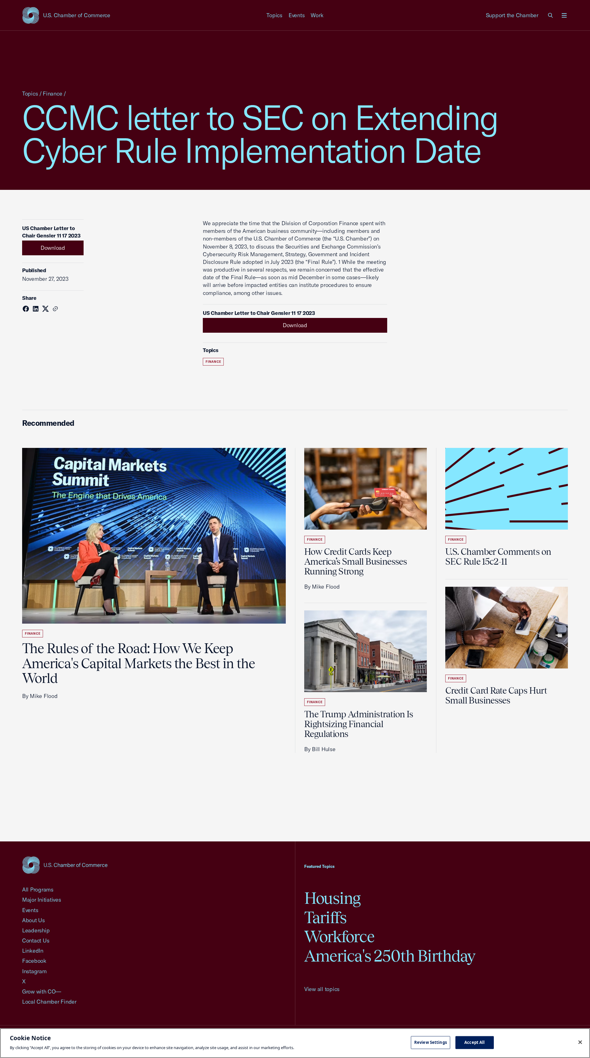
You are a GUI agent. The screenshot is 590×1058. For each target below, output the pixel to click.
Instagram (34, 971)
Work (317, 15)
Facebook (34, 960)
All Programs (37, 889)
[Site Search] (550, 15)
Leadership (35, 930)
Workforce (339, 936)
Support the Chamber (512, 15)
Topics (274, 15)
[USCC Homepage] (65, 865)
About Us (33, 920)
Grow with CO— (41, 991)
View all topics (322, 989)
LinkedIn (32, 950)
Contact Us (35, 940)
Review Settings (430, 1042)
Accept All (474, 1042)
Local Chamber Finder (49, 1001)
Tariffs (325, 917)
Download (53, 247)
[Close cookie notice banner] (580, 1042)
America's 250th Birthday (389, 955)
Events (297, 15)
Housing (332, 898)
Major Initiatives (41, 899)
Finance (52, 93)
